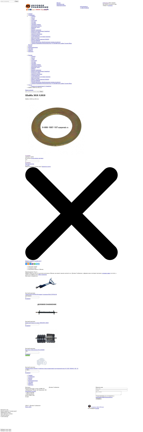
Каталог (30, 55)
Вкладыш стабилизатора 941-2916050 (34, 349)
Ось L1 (33, 58)
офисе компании (42, 274)
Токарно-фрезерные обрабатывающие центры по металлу (46, 82)
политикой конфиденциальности (104, 397)
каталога (110, 5)
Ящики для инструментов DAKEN (40, 79)
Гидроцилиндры (35, 75)
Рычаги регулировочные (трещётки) (40, 71)
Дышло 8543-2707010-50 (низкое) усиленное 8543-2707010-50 (41, 294)
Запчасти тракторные (36, 74)
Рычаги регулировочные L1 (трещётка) (41, 86)
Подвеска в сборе (35, 72)
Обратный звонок (61, 5)
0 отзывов (27, 155)
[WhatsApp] (34, 264)
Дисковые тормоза (36, 64)
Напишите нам (60, 4)
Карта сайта (28, 407)
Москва (58, 2)
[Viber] (32, 264)
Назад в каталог (29, 90)
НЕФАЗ (33, 68)
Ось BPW (33, 63)
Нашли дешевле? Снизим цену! (33, 261)
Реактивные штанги (36, 66)
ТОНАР (33, 56)
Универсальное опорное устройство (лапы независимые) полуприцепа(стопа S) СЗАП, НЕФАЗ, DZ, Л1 (51, 368)
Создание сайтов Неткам (97, 407)
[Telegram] (39, 264)
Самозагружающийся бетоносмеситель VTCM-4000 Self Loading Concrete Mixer (51, 83)
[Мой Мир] (30, 264)
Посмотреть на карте (30, 391)
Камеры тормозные (36, 70)
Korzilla (97, 408)
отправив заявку (106, 273)
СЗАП (32, 59)
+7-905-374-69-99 (84, 8)
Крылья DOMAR (35, 80)
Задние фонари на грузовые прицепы (40, 76)
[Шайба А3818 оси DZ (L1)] (55, 154)
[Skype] (37, 264)
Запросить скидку (46, 166)
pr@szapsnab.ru (84, 6)
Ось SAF (33, 62)
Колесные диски (35, 67)
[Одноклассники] (28, 264)
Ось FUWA (34, 60)
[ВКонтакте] (26, 264)
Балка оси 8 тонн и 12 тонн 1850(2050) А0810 (37, 322)
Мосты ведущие (35, 78)
